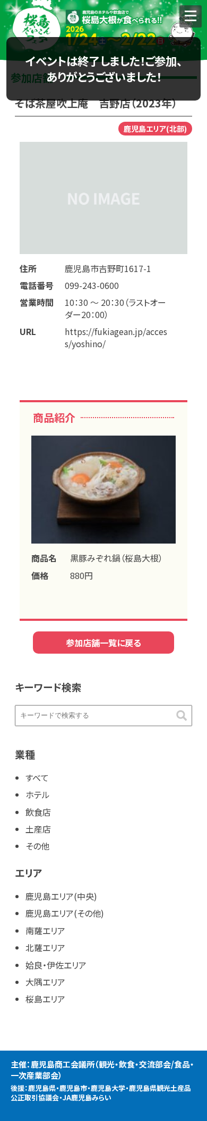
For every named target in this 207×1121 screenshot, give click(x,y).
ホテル (37, 794)
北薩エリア (45, 947)
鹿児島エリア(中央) (61, 896)
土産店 (38, 828)
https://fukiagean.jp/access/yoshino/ (116, 337)
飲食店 (38, 812)
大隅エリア (45, 981)
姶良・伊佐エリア (56, 965)
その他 (37, 845)
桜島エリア (45, 998)
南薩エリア (45, 930)
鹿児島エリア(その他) (64, 913)
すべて (37, 777)
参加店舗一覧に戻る (103, 642)
